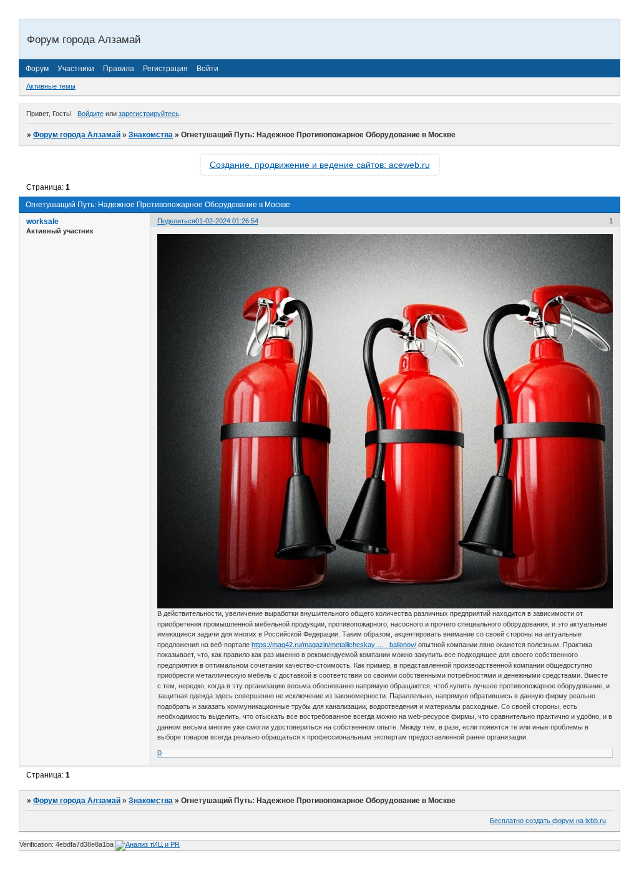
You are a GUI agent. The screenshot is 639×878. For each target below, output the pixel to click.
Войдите (90, 113)
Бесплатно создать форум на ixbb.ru (548, 820)
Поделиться (176, 221)
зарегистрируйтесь (149, 113)
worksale (42, 221)
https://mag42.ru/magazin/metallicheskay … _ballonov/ (333, 644)
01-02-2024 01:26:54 (226, 221)
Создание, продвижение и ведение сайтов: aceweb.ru (320, 165)
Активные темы (51, 86)
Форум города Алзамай (76, 134)
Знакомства (151, 134)
